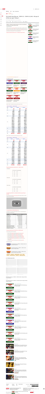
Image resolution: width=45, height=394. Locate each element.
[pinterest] (33, 384)
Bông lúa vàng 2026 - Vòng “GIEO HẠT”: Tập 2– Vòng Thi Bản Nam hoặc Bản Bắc (21, 351)
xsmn (21, 254)
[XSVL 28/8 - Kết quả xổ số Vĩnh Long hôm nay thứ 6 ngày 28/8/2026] (10, 316)
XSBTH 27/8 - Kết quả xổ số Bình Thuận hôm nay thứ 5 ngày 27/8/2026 (21, 327)
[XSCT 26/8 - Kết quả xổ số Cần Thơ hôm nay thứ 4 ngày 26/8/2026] (10, 334)
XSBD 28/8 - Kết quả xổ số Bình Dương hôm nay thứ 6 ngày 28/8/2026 (36, 26)
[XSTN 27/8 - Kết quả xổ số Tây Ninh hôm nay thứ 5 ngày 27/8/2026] (30, 30)
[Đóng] (33, 391)
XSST (21, 235)
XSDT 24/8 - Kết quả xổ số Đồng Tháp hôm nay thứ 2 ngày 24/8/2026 (9, 93)
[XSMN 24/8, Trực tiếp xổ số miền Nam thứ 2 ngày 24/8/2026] (9, 82)
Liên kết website (21, 384)
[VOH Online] (7, 389)
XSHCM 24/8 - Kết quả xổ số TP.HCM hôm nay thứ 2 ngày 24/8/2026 (16, 85)
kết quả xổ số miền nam (17, 254)
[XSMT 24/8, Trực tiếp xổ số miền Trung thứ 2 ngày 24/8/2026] (23, 82)
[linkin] (34, 384)
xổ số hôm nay (8, 254)
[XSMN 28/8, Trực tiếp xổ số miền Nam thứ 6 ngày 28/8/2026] (30, 37)
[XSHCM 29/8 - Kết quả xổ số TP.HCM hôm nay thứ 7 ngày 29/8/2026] (10, 286)
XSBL (21, 234)
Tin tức (8, 11)
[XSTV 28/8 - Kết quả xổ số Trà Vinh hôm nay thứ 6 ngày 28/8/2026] (30, 41)
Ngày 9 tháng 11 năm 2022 (22, 255)
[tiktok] (32, 384)
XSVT (12, 234)
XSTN (17, 236)
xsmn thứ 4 (8, 255)
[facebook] (10, 21)
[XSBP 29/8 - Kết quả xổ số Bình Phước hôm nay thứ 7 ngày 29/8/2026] (10, 292)
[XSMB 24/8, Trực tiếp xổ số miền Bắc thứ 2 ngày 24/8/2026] (16, 89)
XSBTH (22, 236)
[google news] (35, 384)
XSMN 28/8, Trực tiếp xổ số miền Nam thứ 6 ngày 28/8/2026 (36, 37)
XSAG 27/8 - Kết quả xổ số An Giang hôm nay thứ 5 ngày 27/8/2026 (36, 33)
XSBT (16, 234)
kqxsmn (23, 254)
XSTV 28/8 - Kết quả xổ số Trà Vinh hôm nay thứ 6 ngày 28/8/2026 (36, 41)
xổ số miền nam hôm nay (12, 255)
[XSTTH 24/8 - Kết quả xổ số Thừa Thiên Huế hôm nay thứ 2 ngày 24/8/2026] (9, 97)
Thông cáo (13, 385)
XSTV (22, 237)
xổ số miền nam (12, 254)
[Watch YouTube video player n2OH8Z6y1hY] (17, 203)
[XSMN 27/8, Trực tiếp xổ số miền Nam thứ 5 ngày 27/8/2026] (10, 322)
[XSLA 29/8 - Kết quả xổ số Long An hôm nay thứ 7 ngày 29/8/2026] (10, 304)
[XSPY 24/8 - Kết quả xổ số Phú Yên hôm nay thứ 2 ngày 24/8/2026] (16, 97)
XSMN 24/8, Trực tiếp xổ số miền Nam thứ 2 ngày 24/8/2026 (9, 85)
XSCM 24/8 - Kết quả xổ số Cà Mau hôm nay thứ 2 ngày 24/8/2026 (23, 93)
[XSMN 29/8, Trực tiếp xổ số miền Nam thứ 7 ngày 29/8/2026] (10, 310)
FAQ (16, 385)
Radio (15, 356)
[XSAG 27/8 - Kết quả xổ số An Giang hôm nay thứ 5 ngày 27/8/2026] (30, 33)
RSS (16, 384)
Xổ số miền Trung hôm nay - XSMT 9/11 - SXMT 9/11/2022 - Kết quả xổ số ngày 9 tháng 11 (18, 248)
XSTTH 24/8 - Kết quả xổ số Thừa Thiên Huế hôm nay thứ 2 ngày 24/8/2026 (9, 101)
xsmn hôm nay (17, 255)
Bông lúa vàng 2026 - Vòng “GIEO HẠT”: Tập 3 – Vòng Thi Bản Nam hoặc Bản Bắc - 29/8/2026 (21, 345)
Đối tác (7, 385)
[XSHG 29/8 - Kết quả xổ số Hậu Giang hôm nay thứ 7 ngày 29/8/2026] (10, 298)
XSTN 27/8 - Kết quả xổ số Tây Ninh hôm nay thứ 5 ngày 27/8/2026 (36, 30)
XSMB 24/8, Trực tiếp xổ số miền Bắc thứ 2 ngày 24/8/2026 (16, 93)
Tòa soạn (13, 384)
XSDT (17, 233)
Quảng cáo (7, 384)
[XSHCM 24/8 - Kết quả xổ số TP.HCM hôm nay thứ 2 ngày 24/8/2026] (16, 82)
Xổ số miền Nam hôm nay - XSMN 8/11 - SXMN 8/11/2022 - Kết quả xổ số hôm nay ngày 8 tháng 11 (18, 252)
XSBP (10, 239)
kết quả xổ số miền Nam (15, 195)
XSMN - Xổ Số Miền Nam (16, 11)
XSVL (17, 237)
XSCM (22, 233)
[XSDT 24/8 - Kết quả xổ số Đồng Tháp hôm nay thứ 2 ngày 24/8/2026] (9, 89)
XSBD (13, 237)
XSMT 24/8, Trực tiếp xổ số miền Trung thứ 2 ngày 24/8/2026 (23, 85)
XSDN (12, 235)
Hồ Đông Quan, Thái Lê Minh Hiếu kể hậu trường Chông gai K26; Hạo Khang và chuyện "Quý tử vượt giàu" (21, 358)
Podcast (16, 375)
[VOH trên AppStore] (33, 386)
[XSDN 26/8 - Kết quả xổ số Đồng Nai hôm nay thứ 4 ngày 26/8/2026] (10, 340)
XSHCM (12, 233)
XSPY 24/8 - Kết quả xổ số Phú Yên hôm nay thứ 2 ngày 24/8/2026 (16, 101)
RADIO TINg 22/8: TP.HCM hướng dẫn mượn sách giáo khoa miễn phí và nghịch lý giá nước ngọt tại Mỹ (21, 377)
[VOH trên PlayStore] (36, 386)
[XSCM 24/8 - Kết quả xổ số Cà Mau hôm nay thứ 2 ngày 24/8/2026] (23, 89)
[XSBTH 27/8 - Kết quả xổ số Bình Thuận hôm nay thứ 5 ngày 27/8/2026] (10, 328)
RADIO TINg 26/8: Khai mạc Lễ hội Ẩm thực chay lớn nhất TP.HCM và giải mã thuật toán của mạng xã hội (20, 371)
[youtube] (31, 384)
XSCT (16, 235)
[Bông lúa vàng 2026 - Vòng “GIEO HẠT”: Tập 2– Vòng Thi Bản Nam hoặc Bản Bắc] (10, 352)
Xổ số (10, 11)
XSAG (12, 236)
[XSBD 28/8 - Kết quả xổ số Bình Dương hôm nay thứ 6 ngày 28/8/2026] (30, 26)
